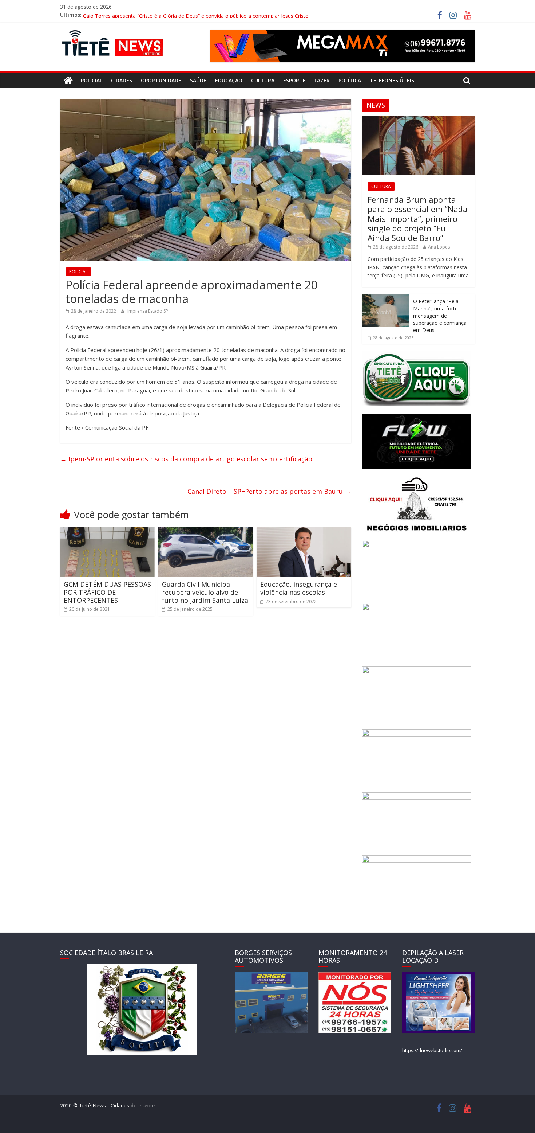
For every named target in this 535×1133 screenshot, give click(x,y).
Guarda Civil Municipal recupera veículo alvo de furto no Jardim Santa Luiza (205, 592)
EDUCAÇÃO (228, 80)
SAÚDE (198, 80)
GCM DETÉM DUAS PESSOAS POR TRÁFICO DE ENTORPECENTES (107, 592)
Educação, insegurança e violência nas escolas (298, 588)
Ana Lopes (439, 247)
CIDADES (121, 80)
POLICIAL (91, 80)
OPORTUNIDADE (161, 80)
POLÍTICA (349, 80)
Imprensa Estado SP (147, 311)
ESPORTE (294, 80)
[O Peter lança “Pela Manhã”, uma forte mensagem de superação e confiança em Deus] (385, 297)
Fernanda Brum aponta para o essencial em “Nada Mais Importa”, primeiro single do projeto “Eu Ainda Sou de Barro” (418, 218)
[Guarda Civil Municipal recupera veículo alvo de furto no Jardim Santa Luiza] (205, 532)
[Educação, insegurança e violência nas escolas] (304, 532)
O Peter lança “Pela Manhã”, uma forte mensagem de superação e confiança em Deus (440, 315)
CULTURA (262, 80)
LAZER (322, 80)
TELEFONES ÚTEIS (392, 80)
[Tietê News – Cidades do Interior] (68, 80)
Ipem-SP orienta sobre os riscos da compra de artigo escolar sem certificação (186, 458)
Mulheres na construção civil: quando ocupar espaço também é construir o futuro (179, 14)
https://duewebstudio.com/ (432, 1050)
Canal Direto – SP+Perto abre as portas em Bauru (269, 491)
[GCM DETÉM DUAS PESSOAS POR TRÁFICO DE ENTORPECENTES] (107, 532)
